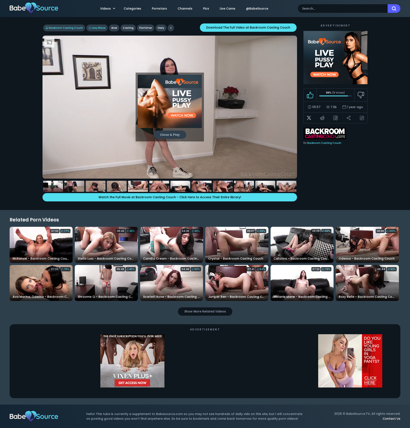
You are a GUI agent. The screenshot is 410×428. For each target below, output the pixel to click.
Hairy (161, 28)
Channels (185, 8)
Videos (105, 8)
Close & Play (170, 135)
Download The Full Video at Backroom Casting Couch (248, 27)
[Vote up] (310, 95)
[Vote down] (360, 95)
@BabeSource (257, 8)
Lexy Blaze (98, 28)
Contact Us (391, 418)
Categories (132, 8)
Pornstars (159, 8)
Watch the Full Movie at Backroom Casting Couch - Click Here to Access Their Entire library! (169, 197)
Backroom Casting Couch (66, 28)
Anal (114, 28)
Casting (128, 28)
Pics (206, 8)
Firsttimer (145, 28)
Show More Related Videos (205, 311)
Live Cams (227, 8)
